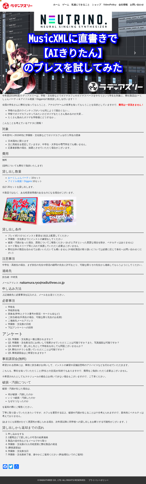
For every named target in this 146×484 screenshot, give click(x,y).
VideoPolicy (109, 4)
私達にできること (80, 4)
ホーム (56, 4)
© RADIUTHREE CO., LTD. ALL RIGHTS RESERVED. (61, 480)
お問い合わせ (137, 4)
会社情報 (123, 4)
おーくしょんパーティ (19, 178)
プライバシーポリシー (99, 480)
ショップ (96, 4)
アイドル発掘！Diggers (20, 181)
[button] (11, 53)
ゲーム (65, 4)
